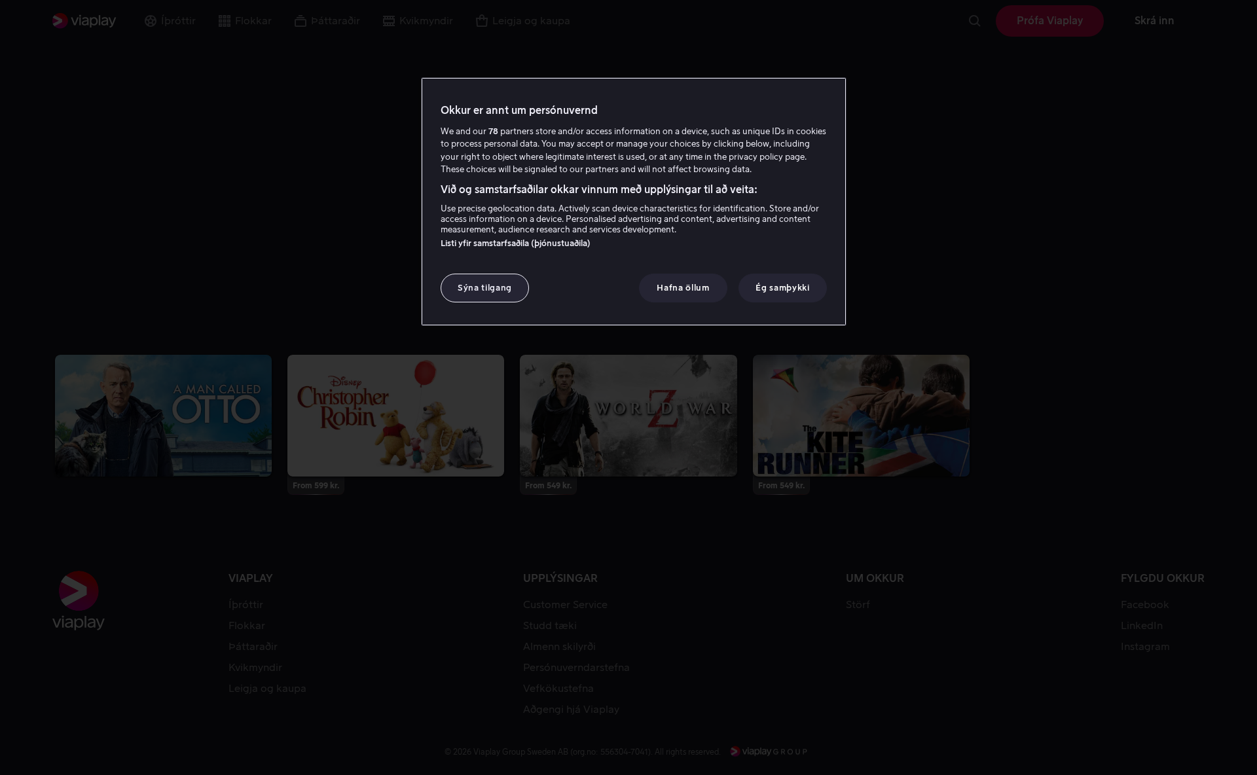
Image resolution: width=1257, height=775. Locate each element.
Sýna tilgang (485, 287)
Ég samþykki (782, 287)
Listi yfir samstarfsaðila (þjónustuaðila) (516, 243)
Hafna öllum (683, 287)
